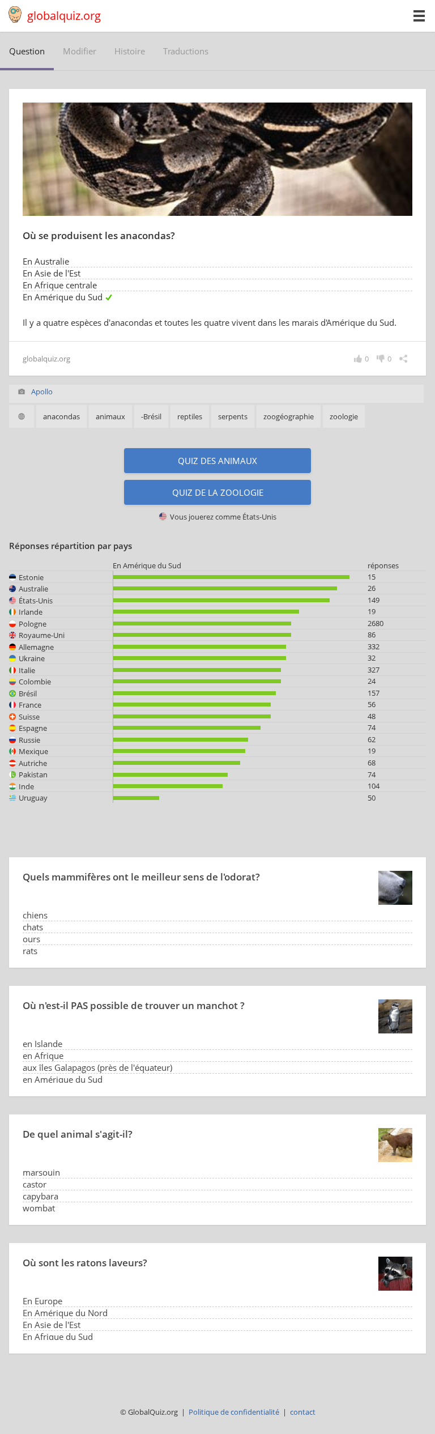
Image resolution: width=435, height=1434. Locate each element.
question (27, 51)
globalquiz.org (64, 15)
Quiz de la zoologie (217, 492)
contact (302, 1412)
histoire (129, 51)
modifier (79, 51)
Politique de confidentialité (234, 1412)
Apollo (42, 391)
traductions (185, 51)
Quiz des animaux (217, 460)
